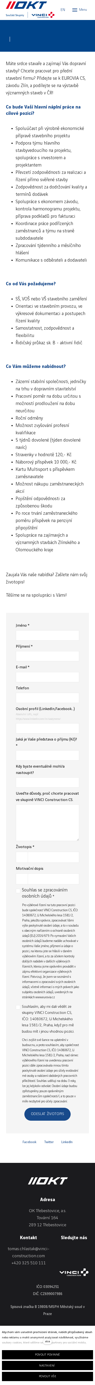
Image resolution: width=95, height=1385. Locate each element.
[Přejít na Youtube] (61, 1258)
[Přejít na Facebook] (73, 1249)
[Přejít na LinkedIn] (61, 1249)
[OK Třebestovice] (28, 5)
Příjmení (24, 646)
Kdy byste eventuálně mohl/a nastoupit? (40, 769)
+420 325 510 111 (28, 1263)
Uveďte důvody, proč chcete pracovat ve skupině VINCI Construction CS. (47, 796)
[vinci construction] (74, 1272)
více (47, 1341)
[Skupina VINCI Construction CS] (30, 15)
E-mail (22, 667)
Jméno (22, 625)
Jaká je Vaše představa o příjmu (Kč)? (46, 742)
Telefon (22, 688)
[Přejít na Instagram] (84, 1249)
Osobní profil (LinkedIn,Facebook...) (45, 709)
